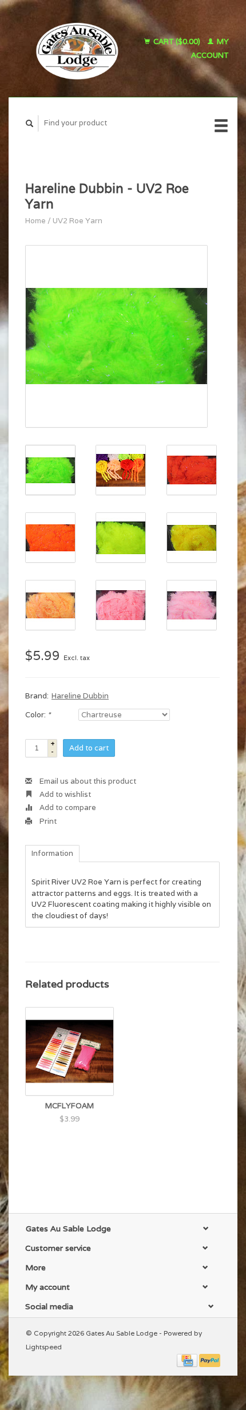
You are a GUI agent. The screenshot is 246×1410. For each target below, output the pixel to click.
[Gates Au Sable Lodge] (72, 48)
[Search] (29, 123)
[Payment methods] (188, 1360)
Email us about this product (87, 781)
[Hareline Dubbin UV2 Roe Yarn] (116, 336)
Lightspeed (44, 1346)
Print (47, 821)
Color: (37, 715)
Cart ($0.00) (177, 41)
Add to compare (67, 807)
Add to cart (89, 748)
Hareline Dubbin (80, 696)
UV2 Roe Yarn (77, 221)
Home (35, 221)
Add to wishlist (64, 794)
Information (52, 853)
